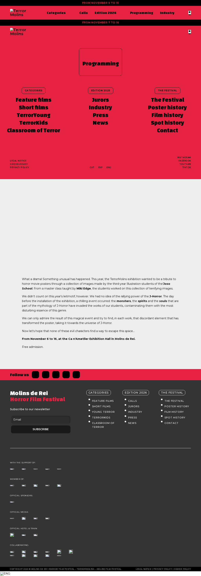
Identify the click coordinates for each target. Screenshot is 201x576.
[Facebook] (35, 374)
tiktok (186, 167)
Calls (83, 13)
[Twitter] (45, 374)
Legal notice (18, 161)
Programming (141, 13)
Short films (33, 107)
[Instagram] (55, 374)
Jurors (100, 100)
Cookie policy (19, 164)
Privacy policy (19, 167)
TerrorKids (33, 123)
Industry (167, 13)
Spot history (167, 123)
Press (100, 115)
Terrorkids (101, 417)
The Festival (167, 100)
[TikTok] (66, 374)
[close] (189, 12)
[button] (100, 573)
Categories (56, 13)
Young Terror (103, 411)
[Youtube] (76, 374)
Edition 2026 (105, 13)
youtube (185, 164)
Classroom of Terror (33, 130)
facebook (185, 161)
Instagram (184, 157)
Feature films (33, 100)
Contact (167, 130)
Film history (167, 115)
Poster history (167, 107)
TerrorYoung (33, 115)
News (100, 123)
